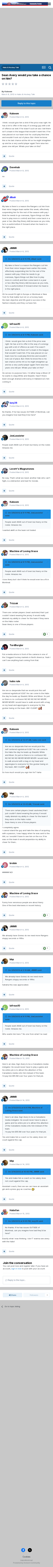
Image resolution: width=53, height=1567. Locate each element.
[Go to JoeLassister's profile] (5, 437)
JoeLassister (17, 435)
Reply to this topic (26, 103)
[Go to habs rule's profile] (5, 683)
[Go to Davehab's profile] (5, 169)
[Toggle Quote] (6, 259)
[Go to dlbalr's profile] (5, 199)
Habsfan (14, 1210)
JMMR (13, 248)
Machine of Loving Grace (24, 551)
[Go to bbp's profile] (5, 795)
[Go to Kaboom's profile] (5, 115)
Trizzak (14, 603)
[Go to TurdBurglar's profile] (5, 647)
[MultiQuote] (4, 156)
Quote (11, 156)
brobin (13, 863)
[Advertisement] (26, 35)
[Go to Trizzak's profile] (5, 605)
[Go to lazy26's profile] (5, 404)
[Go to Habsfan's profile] (5, 1212)
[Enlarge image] (40, 708)
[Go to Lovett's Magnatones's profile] (5, 470)
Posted (19, 117)
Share (13, 1295)
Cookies (26, 1556)
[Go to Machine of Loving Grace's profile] (5, 553)
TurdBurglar (16, 645)
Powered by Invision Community (26, 1563)
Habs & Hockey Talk (26, 94)
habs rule (15, 681)
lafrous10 (15, 324)
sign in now (16, 1268)
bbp (12, 793)
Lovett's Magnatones (22, 468)
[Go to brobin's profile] (5, 865)
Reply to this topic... (16, 1280)
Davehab (15, 167)
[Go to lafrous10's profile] (5, 325)
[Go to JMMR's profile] (5, 250)
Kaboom (8, 91)
